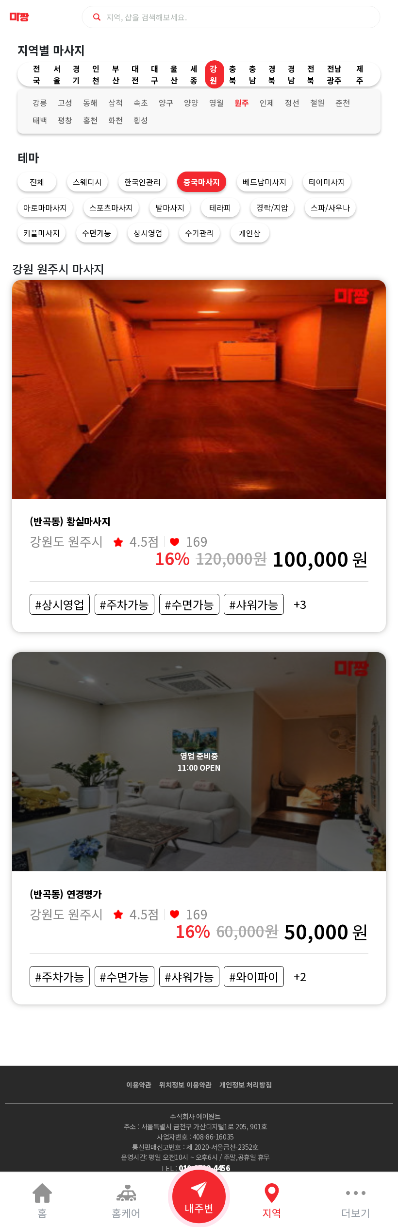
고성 (65, 102)
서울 (57, 74)
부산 (115, 74)
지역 (272, 1212)
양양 (191, 102)
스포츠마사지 (111, 207)
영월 (216, 102)
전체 (37, 182)
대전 (135, 74)
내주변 (199, 1207)
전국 (36, 74)
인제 (267, 102)
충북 (232, 74)
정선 (292, 102)
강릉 (40, 102)
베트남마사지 (264, 182)
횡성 (140, 120)
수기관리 (199, 233)
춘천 (342, 102)
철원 (317, 102)
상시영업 (148, 233)
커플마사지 (41, 233)
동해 (90, 102)
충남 (252, 74)
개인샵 (250, 233)
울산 (174, 74)
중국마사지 (201, 182)
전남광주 (334, 74)
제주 (360, 74)
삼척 (115, 102)
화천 (115, 120)
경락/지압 (272, 207)
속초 (140, 102)
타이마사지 (327, 182)
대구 (154, 74)
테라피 (220, 207)
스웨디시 (87, 182)
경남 (291, 74)
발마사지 (169, 207)
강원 (213, 74)
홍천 (90, 120)
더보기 (355, 1212)
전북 (311, 74)
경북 (272, 74)
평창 (65, 120)
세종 (194, 74)
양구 (166, 102)
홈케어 (126, 1212)
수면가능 (96, 233)
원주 (241, 102)
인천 (96, 74)
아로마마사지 (45, 207)
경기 (76, 74)
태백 (40, 120)
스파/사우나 (330, 207)
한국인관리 (142, 182)
